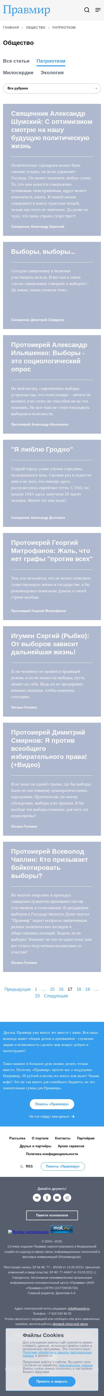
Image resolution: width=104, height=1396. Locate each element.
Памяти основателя (52, 1215)
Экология (52, 72)
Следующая (56, 995)
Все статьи (16, 61)
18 (78, 989)
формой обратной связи (70, 1324)
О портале (40, 1138)
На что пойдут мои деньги (49, 1116)
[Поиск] (87, 10)
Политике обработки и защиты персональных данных (57, 1353)
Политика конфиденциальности (52, 1154)
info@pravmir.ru (79, 1308)
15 (52, 989)
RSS (29, 1166)
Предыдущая (18, 989)
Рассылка (17, 1138)
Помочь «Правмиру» (52, 1104)
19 (87, 989)
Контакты (62, 1138)
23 (37, 995)
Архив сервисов (71, 1146)
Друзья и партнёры (35, 1146)
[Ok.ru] (47, 1198)
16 (61, 989)
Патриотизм (51, 61)
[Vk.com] (37, 1198)
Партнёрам (86, 1138)
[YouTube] (57, 1198)
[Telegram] (67, 1198)
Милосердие (18, 72)
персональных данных (76, 1365)
